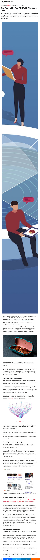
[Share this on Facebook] (7, 559)
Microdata (30, 499)
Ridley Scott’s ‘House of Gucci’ (28, 320)
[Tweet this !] (17, 559)
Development (9, 5)
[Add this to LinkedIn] (26, 559)
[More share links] (35, 559)
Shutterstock (21, 421)
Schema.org (10, 398)
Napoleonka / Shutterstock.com (21, 357)
